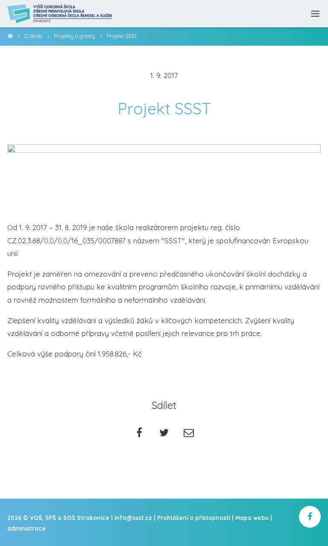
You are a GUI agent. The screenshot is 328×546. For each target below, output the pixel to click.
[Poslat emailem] (188, 433)
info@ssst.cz (133, 517)
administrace (26, 528)
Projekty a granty (74, 36)
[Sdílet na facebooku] (139, 433)
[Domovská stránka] (60, 13)
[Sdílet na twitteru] (164, 433)
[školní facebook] (310, 517)
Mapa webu (252, 517)
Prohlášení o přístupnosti (193, 517)
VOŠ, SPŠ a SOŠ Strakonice (10, 37)
